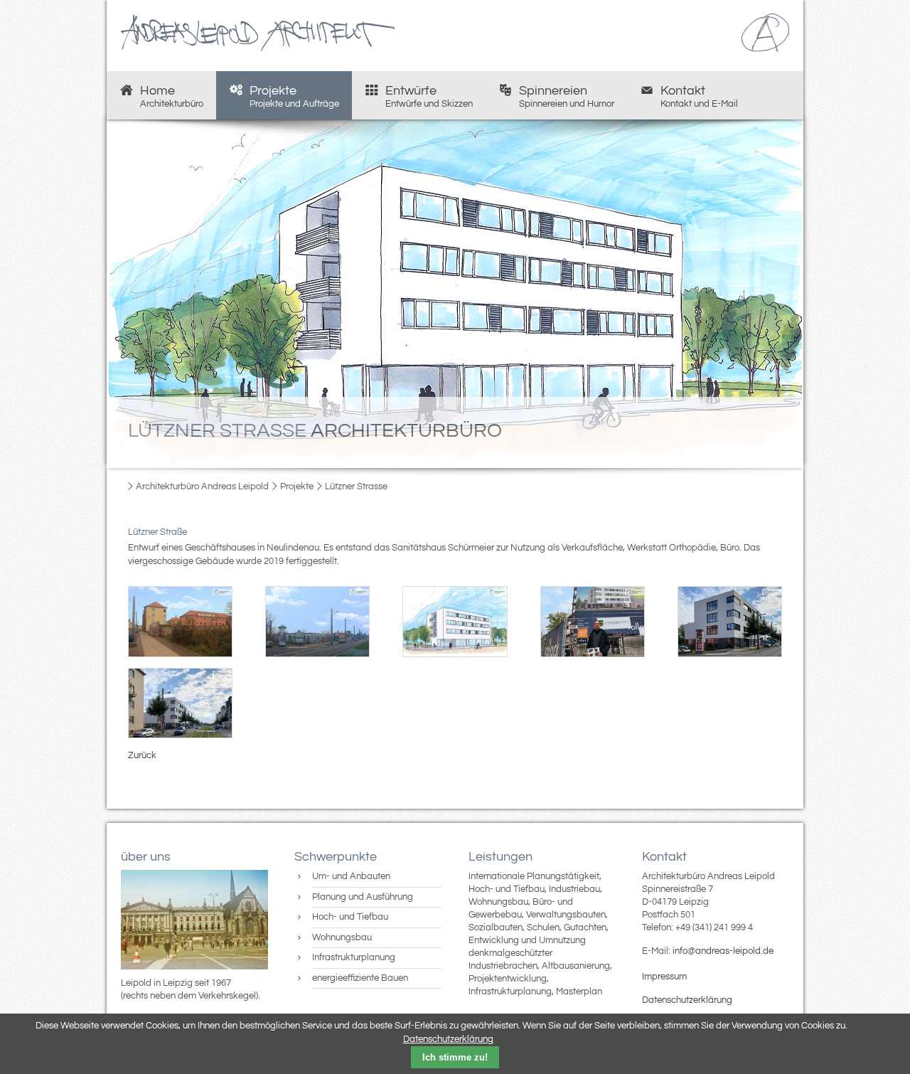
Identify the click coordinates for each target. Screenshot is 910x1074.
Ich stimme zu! (455, 1057)
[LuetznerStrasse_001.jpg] (180, 621)
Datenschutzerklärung (687, 1000)
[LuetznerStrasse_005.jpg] (730, 621)
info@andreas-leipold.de (723, 951)
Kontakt (699, 96)
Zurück (142, 755)
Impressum (664, 977)
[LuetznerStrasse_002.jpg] (317, 621)
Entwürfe (429, 96)
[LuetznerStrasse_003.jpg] (454, 621)
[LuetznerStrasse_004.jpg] (592, 621)
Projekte (294, 96)
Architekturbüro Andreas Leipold (202, 486)
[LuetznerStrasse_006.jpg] (180, 703)
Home (171, 96)
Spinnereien (566, 96)
